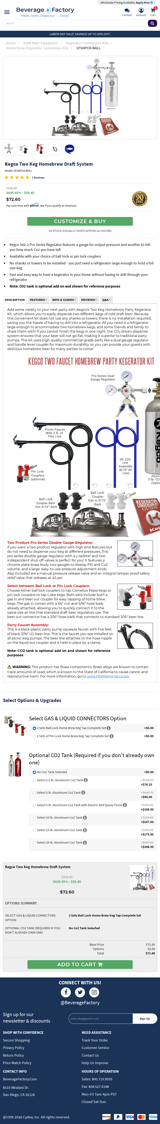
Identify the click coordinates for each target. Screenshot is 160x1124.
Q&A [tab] (105, 299)
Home (11, 43)
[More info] (109, 728)
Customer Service (95, 1047)
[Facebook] (66, 992)
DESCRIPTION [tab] (15, 299)
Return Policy (13, 1055)
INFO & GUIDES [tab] (63, 299)
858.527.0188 (98, 1086)
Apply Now (143, 2)
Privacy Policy (13, 1047)
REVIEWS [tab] (88, 299)
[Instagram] (94, 992)
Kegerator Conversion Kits (87, 43)
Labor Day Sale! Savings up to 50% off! (80, 34)
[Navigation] (7, 12)
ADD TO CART (77, 964)
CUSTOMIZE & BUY (80, 221)
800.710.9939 (101, 1079)
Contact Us (90, 1055)
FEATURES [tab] (37, 299)
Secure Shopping (16, 1040)
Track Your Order (95, 1040)
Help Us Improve (95, 1062)
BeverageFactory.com (20, 1079)
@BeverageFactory (80, 1002)
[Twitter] (80, 992)
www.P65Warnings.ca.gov (108, 676)
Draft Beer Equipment (40, 43)
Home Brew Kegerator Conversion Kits (37, 48)
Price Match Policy (17, 1062)
